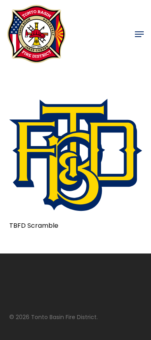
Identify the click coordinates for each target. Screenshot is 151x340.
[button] (139, 34)
